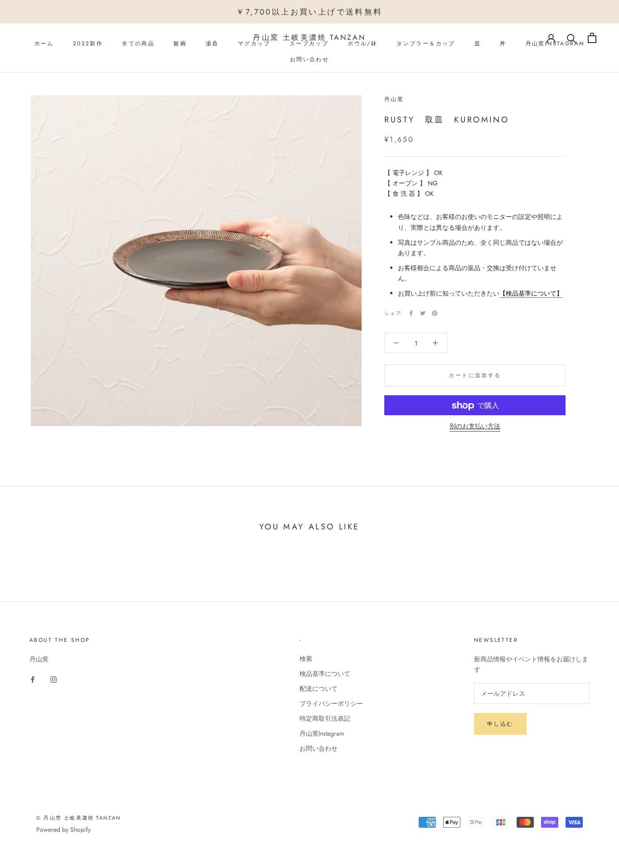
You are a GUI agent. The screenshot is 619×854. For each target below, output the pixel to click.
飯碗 (180, 43)
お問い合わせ (309, 59)
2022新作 (88, 43)
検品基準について (325, 673)
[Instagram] (53, 679)
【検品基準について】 (531, 293)
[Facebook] (411, 313)
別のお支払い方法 (475, 426)
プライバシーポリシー (331, 703)
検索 (306, 658)
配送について (319, 688)
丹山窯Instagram (322, 733)
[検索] (571, 38)
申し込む (500, 724)
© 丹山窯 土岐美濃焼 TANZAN (78, 817)
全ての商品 (138, 43)
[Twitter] (423, 313)
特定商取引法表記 (325, 718)
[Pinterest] (434, 313)
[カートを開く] (592, 38)
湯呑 (212, 43)
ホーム (44, 43)
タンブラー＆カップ (426, 43)
